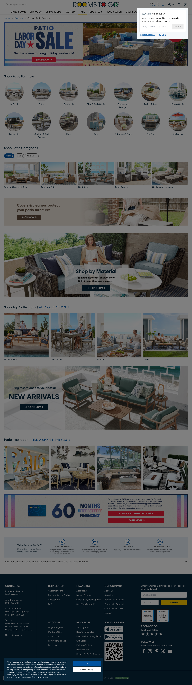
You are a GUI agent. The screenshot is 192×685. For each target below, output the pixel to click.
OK (87, 663)
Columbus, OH (159, 14)
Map (164, 35)
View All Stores (149, 35)
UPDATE (177, 26)
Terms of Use (61, 675)
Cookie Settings (86, 670)
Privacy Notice (42, 677)
